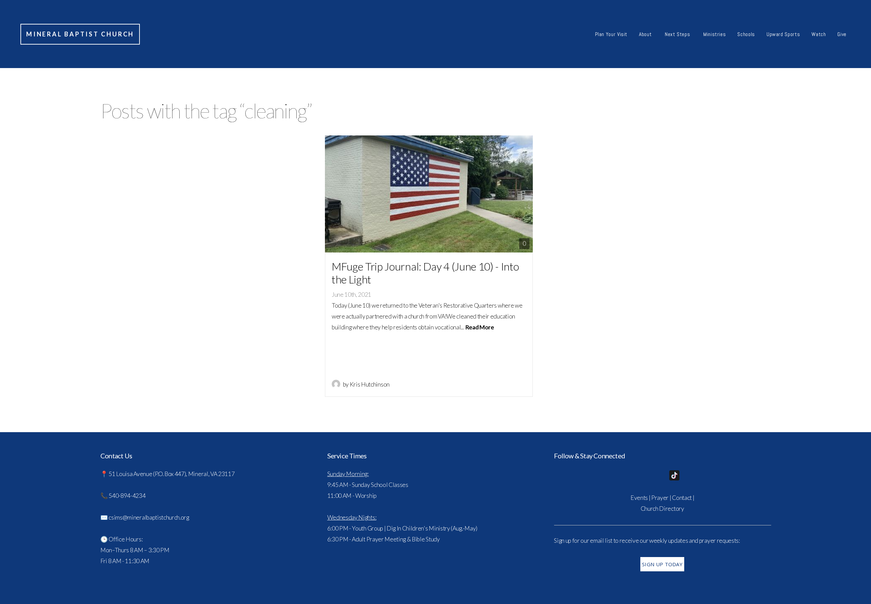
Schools (746, 34)
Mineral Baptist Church (80, 34)
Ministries (714, 34)
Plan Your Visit (611, 34)
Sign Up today (662, 564)
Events (639, 497)
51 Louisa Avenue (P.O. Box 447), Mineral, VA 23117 (172, 473)
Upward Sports (783, 34)
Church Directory (662, 508)
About (646, 34)
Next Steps (678, 34)
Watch (818, 34)
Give (842, 34)
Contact (682, 497)
